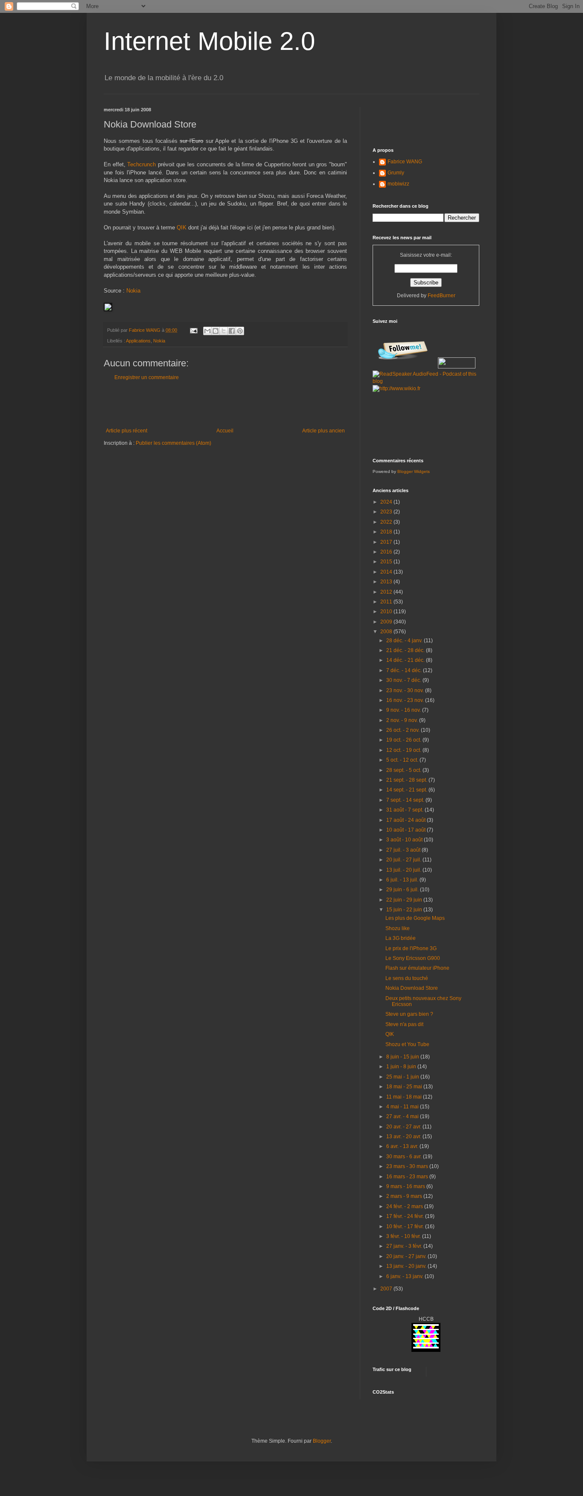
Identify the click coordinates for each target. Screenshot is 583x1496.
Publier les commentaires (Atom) (173, 443)
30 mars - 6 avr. (404, 1157)
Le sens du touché (406, 978)
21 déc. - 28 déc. (406, 650)
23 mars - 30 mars (407, 1166)
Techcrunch (141, 164)
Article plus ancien (323, 431)
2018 (387, 532)
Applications (138, 340)
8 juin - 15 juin (403, 1057)
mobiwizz (398, 184)
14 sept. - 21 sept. (407, 790)
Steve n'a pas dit (404, 1024)
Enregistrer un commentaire (146, 377)
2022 (387, 522)
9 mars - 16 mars (406, 1186)
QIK (182, 227)
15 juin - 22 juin (404, 910)
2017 (387, 542)
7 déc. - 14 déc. (404, 670)
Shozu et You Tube (407, 1044)
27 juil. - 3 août (404, 850)
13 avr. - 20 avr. (404, 1136)
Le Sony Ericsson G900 (412, 958)
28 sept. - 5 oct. (404, 770)
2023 (387, 512)
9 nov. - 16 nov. (404, 710)
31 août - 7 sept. (405, 810)
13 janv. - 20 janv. (407, 1266)
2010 (387, 612)
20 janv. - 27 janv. (407, 1256)
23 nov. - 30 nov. (405, 690)
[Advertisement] (225, 404)
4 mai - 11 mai (403, 1107)
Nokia (133, 290)
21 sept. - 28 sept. (407, 780)
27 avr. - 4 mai (403, 1116)
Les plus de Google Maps (415, 918)
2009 (387, 622)
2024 (387, 502)
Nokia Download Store (411, 988)
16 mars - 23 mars (407, 1177)
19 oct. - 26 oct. (404, 740)
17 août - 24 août (406, 820)
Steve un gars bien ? (409, 1014)
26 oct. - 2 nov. (403, 730)
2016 (387, 552)
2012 (387, 592)
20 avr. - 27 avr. (404, 1127)
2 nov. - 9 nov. (402, 720)
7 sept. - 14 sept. (406, 800)
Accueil (224, 431)
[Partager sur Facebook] (231, 331)
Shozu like (397, 928)
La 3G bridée (400, 938)
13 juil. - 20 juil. (404, 870)
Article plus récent (126, 431)
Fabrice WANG (405, 162)
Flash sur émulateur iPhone (417, 968)
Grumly (396, 173)
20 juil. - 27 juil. (404, 860)
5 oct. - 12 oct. (403, 760)
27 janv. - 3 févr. (404, 1246)
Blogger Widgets (413, 471)
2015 (387, 562)
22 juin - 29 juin (404, 900)
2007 (387, 1289)
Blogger (322, 1441)
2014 (387, 572)
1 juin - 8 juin (401, 1067)
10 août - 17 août (406, 830)
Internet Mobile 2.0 (209, 41)
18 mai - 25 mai (404, 1087)
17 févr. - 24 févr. (405, 1216)
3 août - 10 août (405, 840)
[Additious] (108, 309)
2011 (387, 602)
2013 (387, 582)
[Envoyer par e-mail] (207, 331)
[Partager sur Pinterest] (240, 331)
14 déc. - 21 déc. (406, 660)
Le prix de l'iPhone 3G (411, 948)
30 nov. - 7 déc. (404, 680)
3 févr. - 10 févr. (404, 1236)
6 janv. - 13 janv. (405, 1276)
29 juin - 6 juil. (403, 890)
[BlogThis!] (215, 331)
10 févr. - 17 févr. (405, 1226)
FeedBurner (441, 296)
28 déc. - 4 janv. (405, 641)
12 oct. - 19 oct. (404, 750)
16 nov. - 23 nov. (405, 700)
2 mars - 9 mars (404, 1196)
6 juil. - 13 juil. (403, 880)
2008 (387, 632)
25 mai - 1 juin (403, 1077)
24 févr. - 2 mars (405, 1206)
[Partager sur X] (223, 331)
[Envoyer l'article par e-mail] (193, 330)
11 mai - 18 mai (404, 1097)
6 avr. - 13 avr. (403, 1146)
